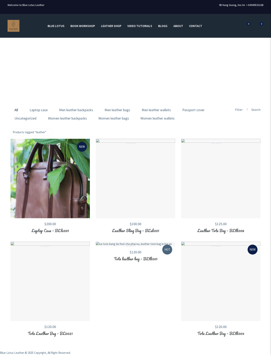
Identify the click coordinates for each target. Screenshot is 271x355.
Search (255, 110)
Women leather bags (113, 118)
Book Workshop (82, 26)
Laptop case (39, 110)
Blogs (162, 26)
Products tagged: (29, 132)
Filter (239, 110)
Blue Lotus (56, 26)
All (16, 110)
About (178, 26)
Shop (26, 74)
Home (12, 74)
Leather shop (111, 26)
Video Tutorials (139, 26)
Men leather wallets (156, 110)
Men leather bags (117, 110)
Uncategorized (25, 118)
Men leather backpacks (76, 110)
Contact (195, 26)
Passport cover (193, 110)
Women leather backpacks (67, 118)
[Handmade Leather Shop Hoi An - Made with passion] (13, 25)
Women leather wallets (157, 118)
